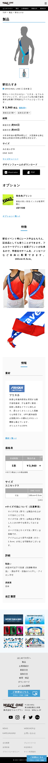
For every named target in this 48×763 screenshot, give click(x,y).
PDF (33, 172)
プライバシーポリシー (11, 752)
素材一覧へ (10, 438)
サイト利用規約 (30, 752)
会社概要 (6, 743)
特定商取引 (28, 747)
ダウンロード (24, 682)
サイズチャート (10, 159)
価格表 (22, 108)
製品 (17, 8)
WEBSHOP (28, 728)
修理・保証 (24, 678)
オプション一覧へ (11, 216)
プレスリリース (30, 743)
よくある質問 (24, 686)
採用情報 (6, 747)
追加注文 (43, 8)
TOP (4, 12)
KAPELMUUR (8, 733)
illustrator (13, 172)
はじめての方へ (8, 8)
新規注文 (34, 8)
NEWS (5, 728)
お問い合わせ (30, 733)
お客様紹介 (25, 8)
